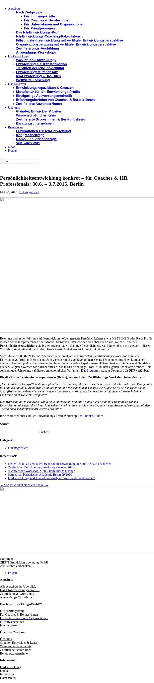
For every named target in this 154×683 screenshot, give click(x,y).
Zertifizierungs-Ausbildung (37, 48)
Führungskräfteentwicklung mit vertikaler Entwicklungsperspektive (69, 40)
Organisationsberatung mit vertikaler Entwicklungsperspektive (66, 44)
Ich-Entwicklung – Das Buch (38, 76)
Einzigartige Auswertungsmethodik (44, 96)
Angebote (14, 8)
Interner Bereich (10, 625)
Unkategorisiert (29, 192)
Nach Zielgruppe (29, 12)
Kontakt (13, 150)
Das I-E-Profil (17, 84)
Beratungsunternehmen (35, 123)
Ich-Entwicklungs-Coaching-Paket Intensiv (49, 36)
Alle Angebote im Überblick (18, 586)
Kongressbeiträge (30, 135)
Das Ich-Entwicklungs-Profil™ (20, 590)
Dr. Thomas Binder (90, 416)
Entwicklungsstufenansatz (37, 72)
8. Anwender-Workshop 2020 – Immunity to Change (41, 471)
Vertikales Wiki (28, 143)
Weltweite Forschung (33, 80)
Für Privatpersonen (39, 28)
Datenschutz (8, 678)
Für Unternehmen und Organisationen (54, 24)
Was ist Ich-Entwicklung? (36, 60)
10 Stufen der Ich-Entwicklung (40, 68)
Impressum (7, 674)
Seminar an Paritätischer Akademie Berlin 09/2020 (40, 474)
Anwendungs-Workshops (36, 52)
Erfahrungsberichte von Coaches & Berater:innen (55, 100)
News (11, 147)
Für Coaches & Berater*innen (19, 614)
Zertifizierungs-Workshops (17, 593)
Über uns (14, 107)
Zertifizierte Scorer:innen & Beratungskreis (50, 119)
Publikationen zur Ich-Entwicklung (43, 131)
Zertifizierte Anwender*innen (39, 104)
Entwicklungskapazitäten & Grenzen (45, 88)
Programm (94, 370)
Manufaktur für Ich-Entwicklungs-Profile (48, 92)
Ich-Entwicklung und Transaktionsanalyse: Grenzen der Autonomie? (51, 478)
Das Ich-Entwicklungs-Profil (38, 32)
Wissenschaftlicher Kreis (36, 115)
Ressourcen (15, 127)
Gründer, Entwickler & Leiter (39, 111)
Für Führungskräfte (39, 16)
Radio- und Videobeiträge (36, 139)
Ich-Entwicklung (18, 56)
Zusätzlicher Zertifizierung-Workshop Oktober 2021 (41, 467)
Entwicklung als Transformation (41, 64)
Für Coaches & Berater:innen (47, 20)
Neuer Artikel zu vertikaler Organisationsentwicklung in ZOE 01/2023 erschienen (59, 463)
